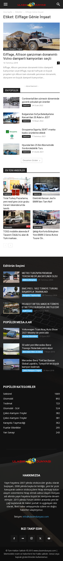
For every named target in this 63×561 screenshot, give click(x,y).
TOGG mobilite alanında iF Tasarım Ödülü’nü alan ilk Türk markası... (16, 235)
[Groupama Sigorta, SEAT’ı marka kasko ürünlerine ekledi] (11, 133)
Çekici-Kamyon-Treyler (13, 49)
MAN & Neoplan (29, 280)
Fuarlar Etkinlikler (30, 336)
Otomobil (8, 227)
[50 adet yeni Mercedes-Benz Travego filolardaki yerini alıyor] (11, 349)
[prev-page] (5, 245)
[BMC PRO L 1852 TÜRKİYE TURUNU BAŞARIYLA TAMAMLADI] (11, 292)
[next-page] (10, 245)
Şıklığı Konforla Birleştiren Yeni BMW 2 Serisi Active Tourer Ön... (45, 235)
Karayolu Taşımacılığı (31, 295)
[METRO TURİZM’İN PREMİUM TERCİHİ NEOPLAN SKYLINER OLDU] (11, 277)
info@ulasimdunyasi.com (36, 516)
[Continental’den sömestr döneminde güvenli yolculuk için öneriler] (11, 102)
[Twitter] (40, 538)
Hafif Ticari (27, 311)
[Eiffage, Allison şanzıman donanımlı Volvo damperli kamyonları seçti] (31, 36)
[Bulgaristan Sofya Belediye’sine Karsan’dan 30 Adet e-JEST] (11, 118)
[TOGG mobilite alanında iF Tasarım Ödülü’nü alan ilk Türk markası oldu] (16, 219)
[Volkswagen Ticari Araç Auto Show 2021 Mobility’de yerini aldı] (11, 333)
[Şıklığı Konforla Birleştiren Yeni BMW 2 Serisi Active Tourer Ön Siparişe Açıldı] (46, 219)
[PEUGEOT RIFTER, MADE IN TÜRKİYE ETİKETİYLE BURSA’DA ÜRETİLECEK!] (11, 308)
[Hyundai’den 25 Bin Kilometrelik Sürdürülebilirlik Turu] (11, 149)
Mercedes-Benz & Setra (32, 352)
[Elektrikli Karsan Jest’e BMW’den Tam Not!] (46, 186)
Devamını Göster (30, 160)
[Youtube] (49, 538)
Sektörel (26, 105)
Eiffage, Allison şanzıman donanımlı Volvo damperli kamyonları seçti (30, 56)
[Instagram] (31, 538)
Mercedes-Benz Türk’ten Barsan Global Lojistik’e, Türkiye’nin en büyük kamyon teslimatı (40, 363)
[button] (5, 4)
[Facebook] (14, 538)
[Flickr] (23, 538)
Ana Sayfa (7, 12)
